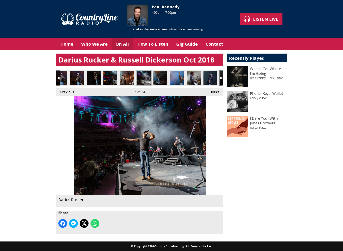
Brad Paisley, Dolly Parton (150, 29)
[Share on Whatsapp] (95, 223)
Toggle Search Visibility (281, 44)
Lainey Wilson (259, 98)
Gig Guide (187, 44)
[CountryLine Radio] (89, 19)
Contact (214, 44)
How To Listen (152, 44)
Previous (65, 92)
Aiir (209, 246)
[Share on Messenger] (73, 223)
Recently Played (247, 58)
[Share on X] (84, 223)
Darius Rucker (60, 78)
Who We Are (94, 44)
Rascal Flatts (258, 127)
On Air (122, 44)
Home (66, 44)
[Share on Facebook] (62, 223)
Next (213, 92)
